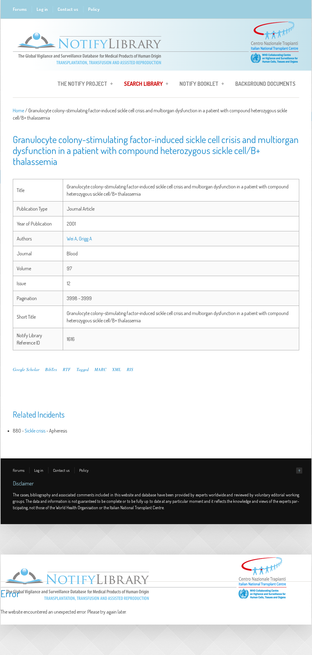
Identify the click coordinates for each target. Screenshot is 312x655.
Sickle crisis (35, 431)
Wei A (72, 239)
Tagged (82, 369)
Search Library (141, 84)
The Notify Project (80, 84)
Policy (94, 9)
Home (18, 110)
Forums (20, 9)
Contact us (68, 9)
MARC (100, 369)
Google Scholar (26, 369)
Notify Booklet (197, 84)
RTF (67, 369)
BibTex (51, 369)
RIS (130, 369)
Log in (42, 9)
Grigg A (85, 239)
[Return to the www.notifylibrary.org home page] (156, 67)
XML (116, 369)
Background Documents (265, 83)
